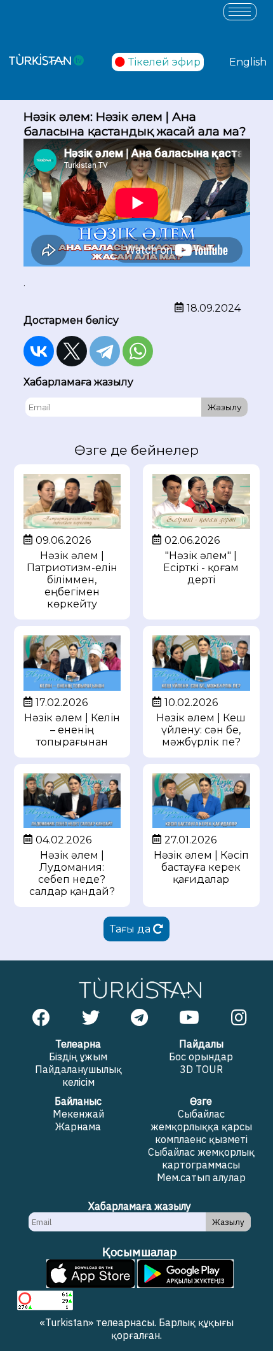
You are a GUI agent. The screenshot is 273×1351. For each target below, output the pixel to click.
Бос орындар (201, 1056)
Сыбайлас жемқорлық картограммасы (201, 1158)
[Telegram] (105, 351)
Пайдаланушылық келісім (78, 1075)
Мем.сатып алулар (201, 1177)
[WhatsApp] (138, 351)
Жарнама (78, 1126)
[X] (72, 351)
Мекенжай (78, 1113)
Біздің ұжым (78, 1056)
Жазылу (224, 407)
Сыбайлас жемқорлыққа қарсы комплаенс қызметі (201, 1126)
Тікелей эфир (164, 62)
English (248, 62)
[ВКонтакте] (38, 351)
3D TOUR (201, 1069)
